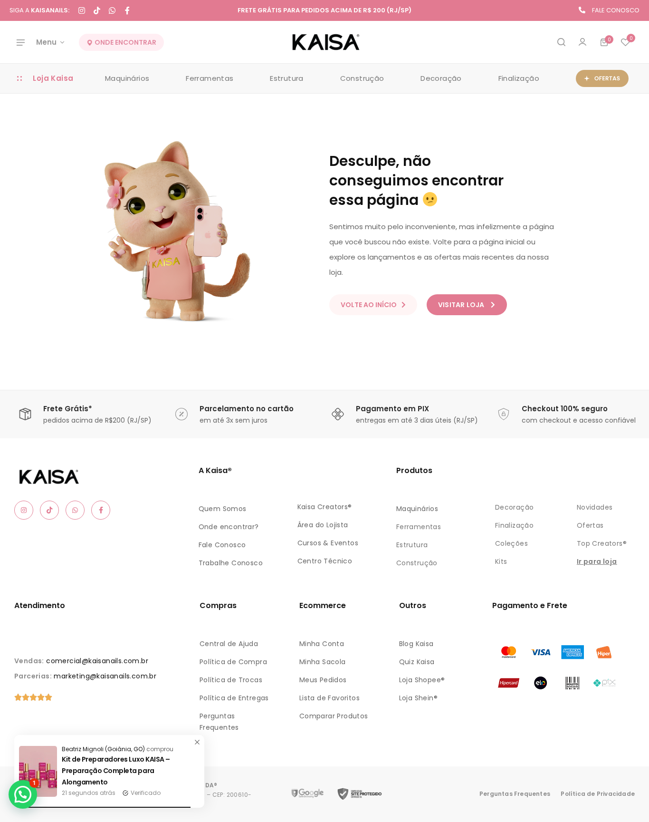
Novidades (595, 507)
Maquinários (127, 78)
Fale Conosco (222, 545)
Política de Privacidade (598, 794)
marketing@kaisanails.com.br (105, 676)
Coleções (511, 543)
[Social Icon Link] (23, 510)
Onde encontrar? (229, 527)
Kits (501, 561)
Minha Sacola (322, 662)
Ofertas (590, 525)
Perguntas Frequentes (514, 794)
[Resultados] (561, 42)
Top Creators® (602, 543)
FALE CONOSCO (615, 10)
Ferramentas (209, 78)
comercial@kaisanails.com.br (97, 661)
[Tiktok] (97, 10)
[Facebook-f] (127, 10)
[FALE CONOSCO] (582, 10)
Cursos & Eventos (327, 543)
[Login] (582, 42)
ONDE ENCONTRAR (124, 42)
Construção (362, 78)
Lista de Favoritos (329, 698)
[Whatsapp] (112, 10)
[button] (625, 42)
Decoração (441, 78)
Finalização (518, 78)
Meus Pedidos (323, 680)
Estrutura (287, 78)
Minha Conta (321, 643)
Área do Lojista (322, 525)
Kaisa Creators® (324, 507)
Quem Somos (223, 508)
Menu (46, 42)
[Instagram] (81, 10)
